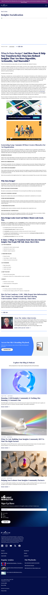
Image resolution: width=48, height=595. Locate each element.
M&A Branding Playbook (29, 565)
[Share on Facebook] (21, 46)
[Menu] (46, 5)
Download (7, 349)
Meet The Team (4, 553)
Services (2, 550)
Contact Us (26, 555)
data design (42, 91)
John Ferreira (11, 46)
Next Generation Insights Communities (32, 562)
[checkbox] (24, 515)
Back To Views (4, 11)
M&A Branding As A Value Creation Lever (33, 568)
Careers (25, 553)
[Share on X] (20, 46)
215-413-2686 (4, 583)
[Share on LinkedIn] (19, 46)
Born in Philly (3, 585)
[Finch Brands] (4, 5)
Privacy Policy (4, 590)
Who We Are (26, 550)
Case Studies (3, 555)
